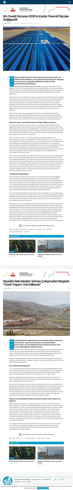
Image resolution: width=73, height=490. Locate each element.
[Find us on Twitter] (57, 479)
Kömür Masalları (46, 479)
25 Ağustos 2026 (42, 258)
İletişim (29, 481)
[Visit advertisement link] (36, 10)
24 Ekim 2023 (17, 23)
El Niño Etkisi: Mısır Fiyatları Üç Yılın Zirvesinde (21, 254)
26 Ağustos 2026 (14, 256)
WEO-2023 (26, 231)
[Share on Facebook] (12, 78)
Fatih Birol (31, 229)
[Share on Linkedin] (12, 81)
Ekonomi (24, 23)
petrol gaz (48, 229)
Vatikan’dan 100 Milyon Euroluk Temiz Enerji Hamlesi (50, 255)
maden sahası (40, 438)
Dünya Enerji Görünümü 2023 (20, 229)
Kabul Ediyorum (42, 488)
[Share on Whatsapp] (12, 85)
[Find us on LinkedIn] (62, 479)
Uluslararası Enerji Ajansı (16, 231)
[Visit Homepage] (4, 2)
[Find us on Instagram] (60, 479)
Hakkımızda (18, 481)
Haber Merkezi (7, 23)
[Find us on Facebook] (55, 479)
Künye (23, 481)
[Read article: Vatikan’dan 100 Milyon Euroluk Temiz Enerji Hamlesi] (51, 246)
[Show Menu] (69, 2)
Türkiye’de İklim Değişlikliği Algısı (23, 479)
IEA (44, 229)
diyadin (18, 438)
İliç (22, 438)
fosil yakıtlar (39, 229)
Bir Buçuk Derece (37, 479)
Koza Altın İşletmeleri (30, 438)
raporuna (43, 86)
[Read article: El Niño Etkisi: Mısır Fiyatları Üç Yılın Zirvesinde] (22, 246)
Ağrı (14, 438)
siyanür (48, 438)
